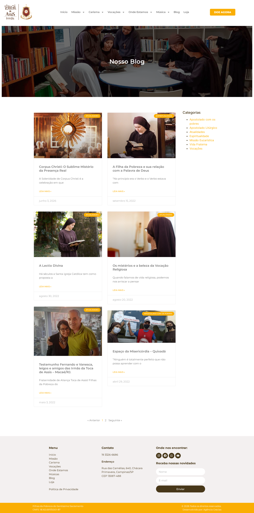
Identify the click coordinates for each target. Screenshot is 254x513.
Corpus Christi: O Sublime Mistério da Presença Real (66, 168)
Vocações (114, 12)
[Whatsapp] (171, 455)
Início (64, 12)
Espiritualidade (199, 136)
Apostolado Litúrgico (203, 127)
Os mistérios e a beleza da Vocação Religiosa (140, 267)
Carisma (94, 12)
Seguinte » (115, 420)
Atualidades (197, 132)
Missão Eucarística (202, 140)
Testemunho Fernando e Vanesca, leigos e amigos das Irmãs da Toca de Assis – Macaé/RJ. (66, 368)
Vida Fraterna (198, 144)
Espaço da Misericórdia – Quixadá (139, 351)
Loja (186, 12)
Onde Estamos (138, 12)
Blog (177, 12)
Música (161, 12)
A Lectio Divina (51, 266)
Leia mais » (45, 191)
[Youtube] (178, 455)
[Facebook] (165, 455)
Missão (76, 12)
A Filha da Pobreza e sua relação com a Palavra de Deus (138, 168)
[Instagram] (159, 455)
